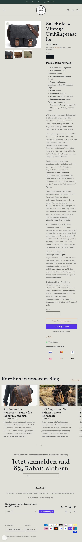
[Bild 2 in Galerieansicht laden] (18, 54)
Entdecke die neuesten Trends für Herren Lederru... (18, 412)
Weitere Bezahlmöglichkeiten (61, 331)
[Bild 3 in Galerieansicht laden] (28, 54)
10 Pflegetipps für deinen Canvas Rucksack (54, 412)
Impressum (10, 493)
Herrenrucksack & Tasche (17, 536)
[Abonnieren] (56, 476)
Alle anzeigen (75, 380)
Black (50, 57)
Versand (57, 47)
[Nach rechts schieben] (45, 445)
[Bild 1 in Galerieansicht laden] (9, 54)
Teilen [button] (50, 337)
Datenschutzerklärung (24, 493)
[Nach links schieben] (36, 445)
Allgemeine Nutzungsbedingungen (62, 493)
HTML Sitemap (33, 498)
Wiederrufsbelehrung (41, 493)
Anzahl (48, 310)
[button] (4, 10)
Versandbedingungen (47, 498)
